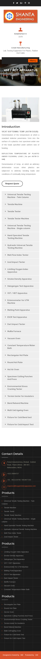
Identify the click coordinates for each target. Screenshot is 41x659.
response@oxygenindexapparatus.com (21, 486)
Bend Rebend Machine (17, 403)
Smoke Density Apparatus (19, 279)
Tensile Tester (14, 211)
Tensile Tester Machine (18, 218)
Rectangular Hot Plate (17, 355)
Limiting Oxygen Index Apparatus (17, 270)
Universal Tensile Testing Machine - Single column (19, 226)
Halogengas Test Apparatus (20, 286)
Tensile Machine (14, 204)
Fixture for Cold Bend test (19, 417)
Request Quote (12, 184)
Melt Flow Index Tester (17, 255)
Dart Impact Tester (16, 324)
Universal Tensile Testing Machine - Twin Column (19, 195)
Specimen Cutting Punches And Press (20, 377)
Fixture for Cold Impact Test (20, 424)
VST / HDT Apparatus (17, 293)
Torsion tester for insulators (20, 396)
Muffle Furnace (14, 331)
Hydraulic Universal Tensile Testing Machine (20, 246)
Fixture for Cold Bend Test (14, 635)
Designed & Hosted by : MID (13, 655)
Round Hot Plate (15, 362)
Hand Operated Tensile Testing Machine (18, 236)
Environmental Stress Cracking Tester (17, 387)
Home (5, 75)
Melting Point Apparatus (18, 310)
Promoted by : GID (31, 655)
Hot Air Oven (13, 369)
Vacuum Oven (13, 338)
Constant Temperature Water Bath (21, 346)
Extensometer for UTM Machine (18, 301)
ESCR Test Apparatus (17, 317)
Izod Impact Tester (16, 262)
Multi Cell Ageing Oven (17, 410)
